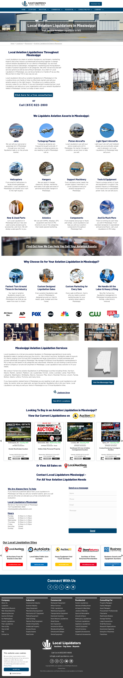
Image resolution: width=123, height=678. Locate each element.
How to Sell (5, 629)
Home (12, 43)
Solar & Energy (30, 618)
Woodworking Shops (57, 629)
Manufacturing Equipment (34, 611)
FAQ (3, 631)
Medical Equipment (32, 616)
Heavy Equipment (31, 608)
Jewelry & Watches (81, 611)
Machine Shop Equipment (34, 621)
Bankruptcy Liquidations (83, 618)
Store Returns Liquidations (59, 618)
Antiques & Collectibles (82, 608)
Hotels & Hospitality (32, 624)
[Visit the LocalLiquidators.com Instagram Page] (55, 587)
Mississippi (28, 43)
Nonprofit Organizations (108, 626)
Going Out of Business (107, 631)
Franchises (103, 634)
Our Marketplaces (7, 618)
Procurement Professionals (109, 611)
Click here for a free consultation (33, 95)
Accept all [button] (16, 669)
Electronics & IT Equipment (35, 613)
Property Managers (106, 603)
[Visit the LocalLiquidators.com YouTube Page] (67, 587)
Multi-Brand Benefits (8, 611)
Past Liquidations (7, 624)
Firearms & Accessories (83, 634)
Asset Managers (105, 608)
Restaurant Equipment (58, 603)
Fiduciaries (103, 613)
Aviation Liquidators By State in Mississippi (48, 43)
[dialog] (16, 663)
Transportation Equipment (59, 613)
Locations (19, 43)
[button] (16, 673)
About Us (4, 603)
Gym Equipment (56, 624)
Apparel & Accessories (82, 631)
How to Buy (5, 626)
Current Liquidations (8, 621)
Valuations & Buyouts (8, 608)
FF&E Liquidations (57, 608)
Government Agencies (107, 629)
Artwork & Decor (80, 616)
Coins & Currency (80, 629)
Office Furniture (56, 605)
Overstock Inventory (57, 616)
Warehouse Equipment (58, 611)
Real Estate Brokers (106, 616)
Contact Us (5, 634)
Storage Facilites (105, 618)
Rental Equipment (56, 634)
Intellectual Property (32, 626)
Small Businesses (105, 624)
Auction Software (7, 616)
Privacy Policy (7, 665)
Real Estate (30, 634)
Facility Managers (105, 605)
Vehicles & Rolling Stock (83, 605)
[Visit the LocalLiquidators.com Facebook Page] (50, 587)
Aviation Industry (31, 605)
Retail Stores (55, 621)
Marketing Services (8, 613)
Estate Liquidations (81, 603)
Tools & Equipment (81, 626)
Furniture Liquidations (82, 621)
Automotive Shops (57, 626)
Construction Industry (33, 603)
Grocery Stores (31, 629)
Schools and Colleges (57, 631)
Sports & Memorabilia (82, 613)
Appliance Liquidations (82, 624)
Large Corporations (106, 621)
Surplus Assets (31, 631)
